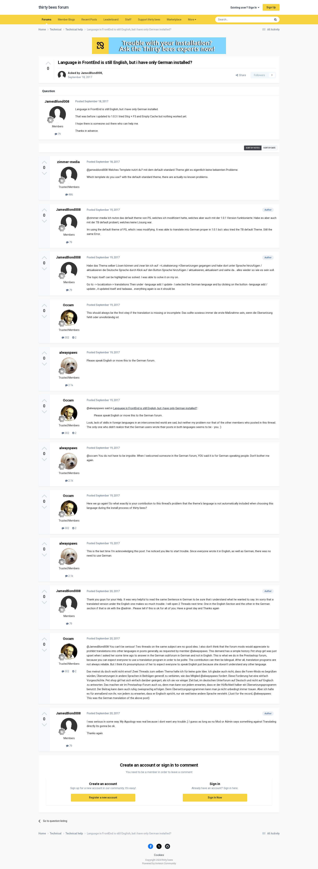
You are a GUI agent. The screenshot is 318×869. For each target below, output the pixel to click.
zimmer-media (68, 162)
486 (70, 194)
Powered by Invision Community (159, 863)
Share (242, 75)
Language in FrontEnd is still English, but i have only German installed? (155, 408)
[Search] (275, 19)
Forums (46, 19)
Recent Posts (89, 19)
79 (59, 133)
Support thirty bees (149, 19)
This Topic (261, 19)
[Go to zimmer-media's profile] (69, 175)
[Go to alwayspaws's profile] (69, 365)
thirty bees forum (53, 7)
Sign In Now (215, 797)
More (191, 19)
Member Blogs (66, 19)
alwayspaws (68, 352)
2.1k (70, 385)
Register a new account (103, 797)
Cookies (159, 855)
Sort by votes (253, 148)
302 (66, 337)
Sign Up (271, 7)
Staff (128, 19)
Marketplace (174, 19)
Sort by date (269, 148)
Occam (68, 305)
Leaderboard (111, 19)
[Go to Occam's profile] (69, 318)
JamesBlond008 (91, 73)
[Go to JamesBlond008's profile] (62, 75)
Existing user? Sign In (244, 7)
